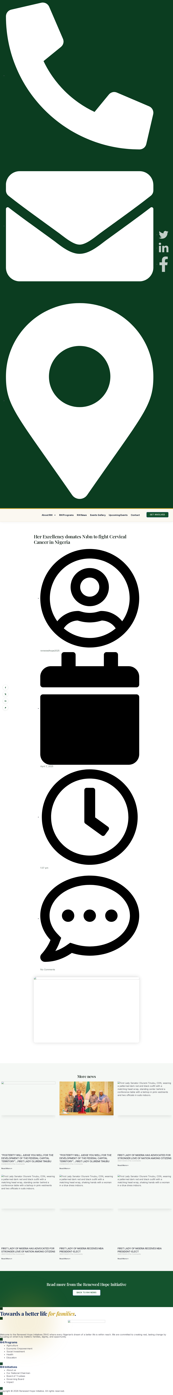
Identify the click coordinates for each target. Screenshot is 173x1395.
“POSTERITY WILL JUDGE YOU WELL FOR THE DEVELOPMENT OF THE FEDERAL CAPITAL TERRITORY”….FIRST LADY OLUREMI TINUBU (27, 1158)
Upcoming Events (118, 515)
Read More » (6, 1168)
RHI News (82, 515)
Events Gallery (98, 515)
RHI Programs (66, 515)
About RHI (47, 515)
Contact (135, 515)
